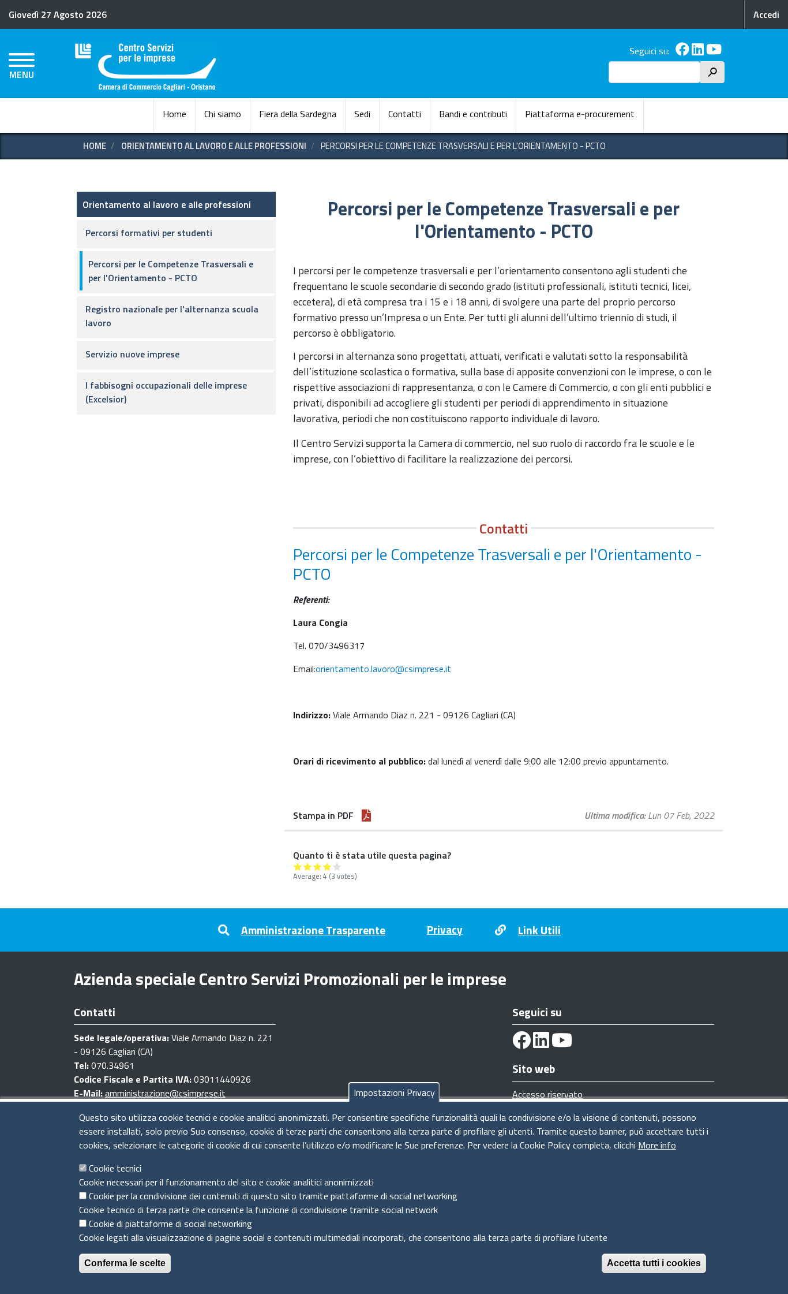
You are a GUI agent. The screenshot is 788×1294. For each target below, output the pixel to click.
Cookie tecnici (115, 1168)
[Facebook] (682, 51)
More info (657, 1145)
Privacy (445, 929)
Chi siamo (222, 114)
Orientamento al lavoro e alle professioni (213, 145)
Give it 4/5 (327, 866)
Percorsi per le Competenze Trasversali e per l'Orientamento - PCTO (170, 271)
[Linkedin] (698, 51)
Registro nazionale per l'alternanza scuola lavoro (171, 316)
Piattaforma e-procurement (580, 114)
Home (174, 114)
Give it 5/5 (337, 866)
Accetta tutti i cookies (654, 1263)
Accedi (766, 14)
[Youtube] (714, 51)
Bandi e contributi (473, 114)
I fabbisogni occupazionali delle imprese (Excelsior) (166, 392)
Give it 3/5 (317, 866)
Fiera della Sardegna (297, 114)
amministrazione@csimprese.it (165, 1093)
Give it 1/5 (298, 866)
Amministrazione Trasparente (313, 930)
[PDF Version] (366, 815)
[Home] (145, 67)
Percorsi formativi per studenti (148, 233)
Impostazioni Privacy (394, 1092)
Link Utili (539, 930)
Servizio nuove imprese (132, 354)
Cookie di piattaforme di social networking (170, 1223)
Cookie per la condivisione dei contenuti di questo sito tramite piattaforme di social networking (273, 1196)
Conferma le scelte (125, 1263)
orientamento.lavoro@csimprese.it (383, 669)
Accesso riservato (547, 1094)
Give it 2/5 (308, 866)
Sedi (362, 114)
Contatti (404, 114)
